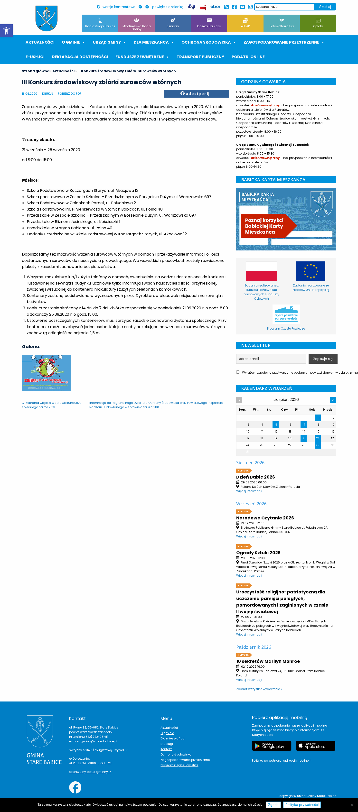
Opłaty (318, 26)
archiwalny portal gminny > (90, 772)
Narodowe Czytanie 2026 (265, 518)
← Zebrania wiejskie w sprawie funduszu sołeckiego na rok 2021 (51, 405)
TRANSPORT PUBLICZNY (200, 57)
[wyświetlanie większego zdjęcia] (27, 358)
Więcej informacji (249, 491)
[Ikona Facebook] (234, 6)
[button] (6, 30)
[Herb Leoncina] (46, 18)
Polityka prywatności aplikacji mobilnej (281, 760)
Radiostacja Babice (100, 26)
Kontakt (166, 749)
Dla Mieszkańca (151, 42)
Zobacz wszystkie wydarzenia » (259, 689)
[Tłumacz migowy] (192, 6)
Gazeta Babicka (209, 26)
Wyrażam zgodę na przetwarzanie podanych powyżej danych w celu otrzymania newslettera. (288, 372)
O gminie (71, 42)
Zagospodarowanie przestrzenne (281, 42)
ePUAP (245, 26)
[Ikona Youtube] (242, 6)
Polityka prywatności (302, 805)
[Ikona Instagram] (250, 6)
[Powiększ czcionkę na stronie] (148, 6)
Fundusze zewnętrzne (139, 57)
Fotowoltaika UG (282, 26)
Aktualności (40, 42)
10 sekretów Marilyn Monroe (268, 661)
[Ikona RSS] (226, 6)
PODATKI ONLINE (248, 57)
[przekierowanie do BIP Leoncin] (203, 7)
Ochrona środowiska (206, 42)
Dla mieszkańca (172, 738)
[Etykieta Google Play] (272, 746)
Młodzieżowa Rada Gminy (136, 27)
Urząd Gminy (107, 42)
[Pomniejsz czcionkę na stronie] (141, 6)
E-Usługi (35, 57)
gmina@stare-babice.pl (99, 741)
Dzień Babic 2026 (255, 477)
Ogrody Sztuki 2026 (258, 553)
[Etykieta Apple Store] (315, 746)
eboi (215, 6)
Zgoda (273, 805)
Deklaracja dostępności (80, 57)
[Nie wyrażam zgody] (351, 805)
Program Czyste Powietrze (179, 765)
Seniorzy (173, 26)
